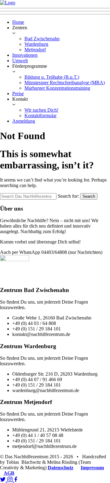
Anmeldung (23, 121)
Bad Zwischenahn (42, 38)
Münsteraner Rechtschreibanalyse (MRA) (64, 82)
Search (88, 196)
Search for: (68, 196)
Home (18, 22)
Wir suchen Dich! (41, 110)
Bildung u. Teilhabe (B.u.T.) (51, 77)
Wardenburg (36, 44)
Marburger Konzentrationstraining (57, 88)
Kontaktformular (40, 115)
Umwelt (20, 60)
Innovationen (25, 55)
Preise (18, 93)
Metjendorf (35, 49)
